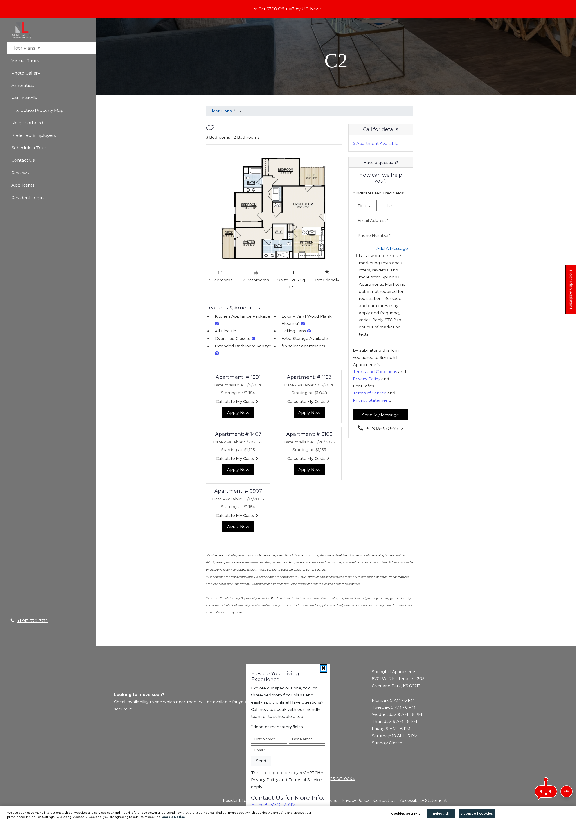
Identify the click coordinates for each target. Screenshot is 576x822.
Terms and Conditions (375, 371)
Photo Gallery (25, 73)
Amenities (22, 85)
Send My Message (380, 414)
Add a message (392, 248)
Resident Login (47, 197)
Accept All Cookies (477, 813)
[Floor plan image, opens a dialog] (274, 208)
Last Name (302, 739)
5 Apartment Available (375, 143)
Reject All (441, 813)
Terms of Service (369, 393)
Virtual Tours (25, 60)
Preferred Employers (33, 135)
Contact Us (385, 800)
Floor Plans (220, 110)
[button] (288, 9)
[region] (288, 814)
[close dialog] (323, 668)
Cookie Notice (173, 817)
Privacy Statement (371, 400)
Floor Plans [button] (23, 48)
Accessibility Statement (423, 800)
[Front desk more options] (566, 791)
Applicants (43, 185)
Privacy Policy (366, 378)
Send (261, 760)
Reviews (20, 172)
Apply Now (240, 412)
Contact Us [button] (23, 160)
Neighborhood (27, 122)
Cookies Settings (405, 813)
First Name (264, 739)
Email (260, 749)
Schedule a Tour (28, 147)
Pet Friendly (24, 98)
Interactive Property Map (37, 110)
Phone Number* (374, 235)
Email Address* (373, 220)
